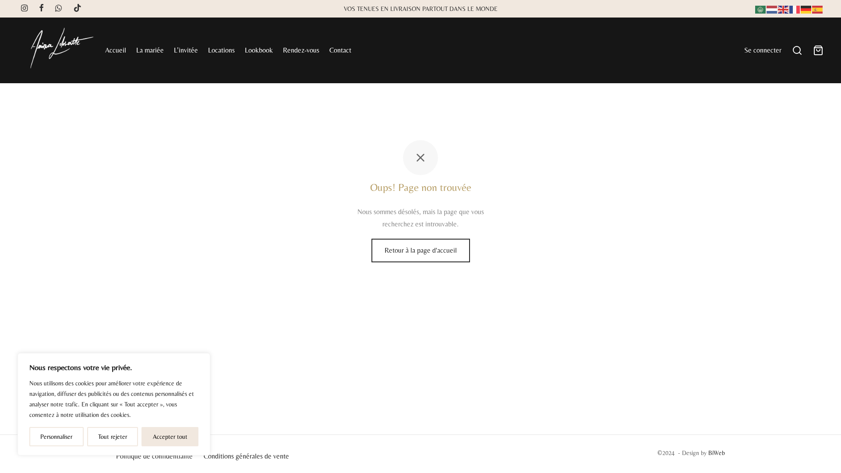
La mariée (150, 50)
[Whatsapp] (58, 8)
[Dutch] (772, 8)
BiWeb (716, 452)
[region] (114, 404)
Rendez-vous (301, 50)
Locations (221, 50)
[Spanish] (817, 8)
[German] (806, 8)
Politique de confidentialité (154, 456)
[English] (783, 8)
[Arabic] (761, 8)
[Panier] (818, 50)
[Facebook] (41, 8)
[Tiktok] (77, 8)
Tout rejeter (112, 436)
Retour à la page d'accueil (421, 250)
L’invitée (186, 50)
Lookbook (259, 50)
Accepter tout (170, 436)
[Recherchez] (797, 50)
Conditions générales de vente (246, 456)
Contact (340, 50)
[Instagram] (24, 8)
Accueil (115, 50)
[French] (795, 8)
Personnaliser (56, 436)
